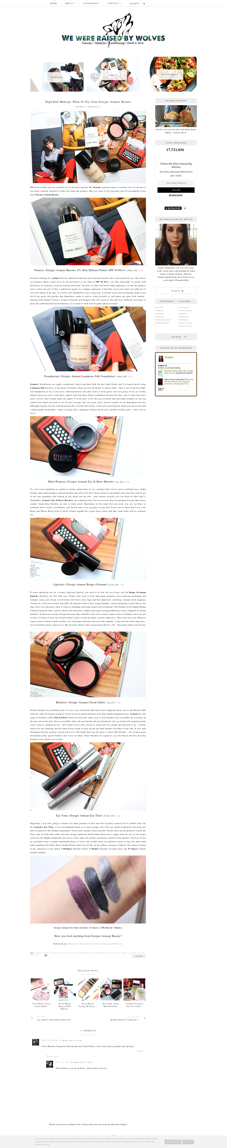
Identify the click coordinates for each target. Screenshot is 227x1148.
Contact (113, 3)
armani (39, 953)
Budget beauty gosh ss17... (125, 1020)
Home (53, 3)
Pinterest (118, 943)
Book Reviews (186, 326)
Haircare (160, 316)
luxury (117, 953)
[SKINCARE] (57, 90)
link (140, 270)
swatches (34, 955)
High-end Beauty (164, 319)
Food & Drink (186, 323)
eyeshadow (72, 953)
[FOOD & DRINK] (170, 90)
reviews (141, 953)
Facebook (86, 943)
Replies (53, 1056)
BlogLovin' (73, 943)
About (69, 3)
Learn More (172, 1142)
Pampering (184, 316)
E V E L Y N (62, 1062)
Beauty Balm (49, 1040)
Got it (188, 1142)
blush (45, 953)
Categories (90, 3)
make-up (125, 953)
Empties (183, 313)
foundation (83, 953)
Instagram (107, 943)
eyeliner (62, 953)
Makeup (160, 310)
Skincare (160, 313)
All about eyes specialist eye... (54, 1020)
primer (133, 953)
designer (53, 953)
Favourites (184, 307)
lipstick (109, 953)
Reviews (160, 307)
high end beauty (97, 953)
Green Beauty (186, 310)
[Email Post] (45, 955)
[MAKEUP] (113, 90)
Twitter (96, 943)
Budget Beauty (163, 323)
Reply (141, 1051)
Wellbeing (184, 319)
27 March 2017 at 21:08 (71, 1040)
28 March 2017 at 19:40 (81, 1062)
